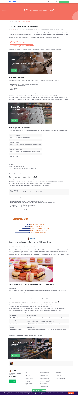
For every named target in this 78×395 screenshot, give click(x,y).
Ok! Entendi (71, 393)
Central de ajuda (27, 381)
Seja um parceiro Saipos (29, 383)
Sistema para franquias (44, 375)
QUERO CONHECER (15, 355)
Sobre (26, 372)
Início (10, 21)
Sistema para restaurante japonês (45, 380)
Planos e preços (27, 375)
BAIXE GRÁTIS (14, 120)
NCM (48, 1)
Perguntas (26, 380)
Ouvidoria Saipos (27, 384)
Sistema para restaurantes (44, 372)
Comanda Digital (58, 375)
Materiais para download (29, 378)
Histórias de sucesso (28, 373)
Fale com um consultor (64, 1)
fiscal (13, 21)
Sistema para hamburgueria (44, 378)
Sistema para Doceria (43, 383)
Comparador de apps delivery (60, 378)
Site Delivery (58, 373)
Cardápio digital (58, 372)
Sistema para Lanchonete (44, 381)
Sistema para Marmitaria (44, 384)
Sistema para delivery (43, 373)
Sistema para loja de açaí (44, 386)
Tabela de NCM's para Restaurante (39, 390)
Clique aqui (14, 70)
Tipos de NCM (54, 1)
